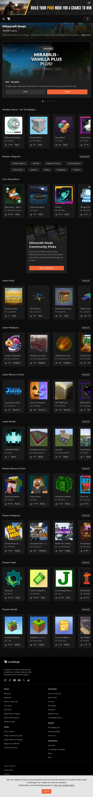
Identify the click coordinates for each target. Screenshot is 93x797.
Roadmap (51, 710)
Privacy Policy (8, 770)
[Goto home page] (9, 19)
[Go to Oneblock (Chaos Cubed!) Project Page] (13, 631)
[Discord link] (19, 680)
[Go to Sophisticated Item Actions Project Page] (64, 302)
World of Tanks (9, 722)
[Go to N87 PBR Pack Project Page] (64, 396)
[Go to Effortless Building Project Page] (13, 131)
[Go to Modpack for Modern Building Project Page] (39, 349)
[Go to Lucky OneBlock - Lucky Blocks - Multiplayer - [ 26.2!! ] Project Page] (64, 631)
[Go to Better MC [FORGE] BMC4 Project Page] (64, 537)
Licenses (7, 774)
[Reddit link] (28, 680)
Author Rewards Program (13, 740)
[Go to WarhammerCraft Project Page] (64, 349)
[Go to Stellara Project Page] (64, 201)
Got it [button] (46, 791)
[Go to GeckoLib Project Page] (13, 584)
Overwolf (51, 745)
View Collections (46, 268)
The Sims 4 (8, 706)
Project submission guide (13, 736)
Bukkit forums (53, 714)
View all (86, 281)
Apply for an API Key (11, 744)
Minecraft (7, 698)
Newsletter (52, 706)
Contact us (52, 736)
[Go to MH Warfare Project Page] (39, 302)
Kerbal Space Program (12, 714)
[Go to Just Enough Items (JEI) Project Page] (64, 584)
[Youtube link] (14, 680)
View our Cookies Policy (64, 785)
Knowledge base (54, 727)
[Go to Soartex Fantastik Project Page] (39, 396)
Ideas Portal (52, 698)
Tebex (50, 753)
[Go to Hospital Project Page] (64, 443)
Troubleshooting (54, 732)
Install (67, 92)
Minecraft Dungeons (11, 718)
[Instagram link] (5, 680)
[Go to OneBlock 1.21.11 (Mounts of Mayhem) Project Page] (39, 631)
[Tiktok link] (9, 680)
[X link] (23, 680)
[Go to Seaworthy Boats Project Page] (39, 201)
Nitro (50, 757)
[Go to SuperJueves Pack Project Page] (13, 396)
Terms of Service (9, 766)
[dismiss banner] (89, 2)
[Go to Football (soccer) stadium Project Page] (39, 443)
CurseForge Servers (55, 718)
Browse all (84, 157)
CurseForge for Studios (56, 749)
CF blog (51, 702)
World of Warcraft (11, 702)
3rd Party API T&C (11, 748)
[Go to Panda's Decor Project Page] (39, 131)
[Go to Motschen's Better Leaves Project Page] (64, 490)
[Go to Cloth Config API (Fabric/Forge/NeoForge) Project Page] (39, 584)
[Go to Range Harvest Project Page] (13, 302)
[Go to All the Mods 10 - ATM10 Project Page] (13, 537)
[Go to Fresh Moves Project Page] (39, 490)
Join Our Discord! (54, 694)
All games (7, 694)
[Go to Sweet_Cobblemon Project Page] (13, 349)
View (25, 92)
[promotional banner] (46, 7)
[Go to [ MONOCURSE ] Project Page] (13, 443)
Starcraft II (8, 710)
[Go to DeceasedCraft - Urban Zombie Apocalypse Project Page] (39, 537)
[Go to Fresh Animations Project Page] (13, 490)
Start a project (9, 732)
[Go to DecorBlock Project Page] (64, 131)
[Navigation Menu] (3, 19)
